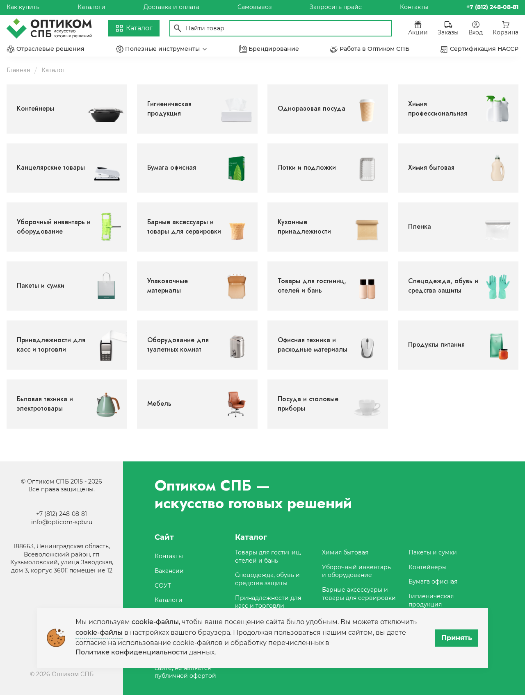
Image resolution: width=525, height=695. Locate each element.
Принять (456, 638)
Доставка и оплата (171, 7)
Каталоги (91, 7)
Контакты (414, 7)
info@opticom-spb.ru (61, 522)
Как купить (23, 7)
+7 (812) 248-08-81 (61, 514)
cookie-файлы (155, 622)
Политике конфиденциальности (131, 652)
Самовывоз (254, 7)
